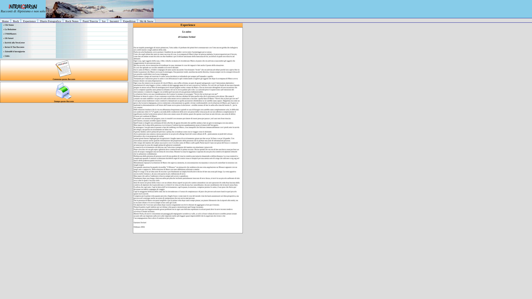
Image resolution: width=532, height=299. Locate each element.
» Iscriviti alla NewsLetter (14, 43)
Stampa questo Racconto (64, 101)
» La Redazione (9, 29)
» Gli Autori (8, 38)
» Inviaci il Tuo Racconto (13, 47)
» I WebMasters (9, 34)
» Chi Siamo (8, 25)
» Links (6, 56)
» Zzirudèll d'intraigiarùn (14, 52)
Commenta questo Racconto (64, 79)
